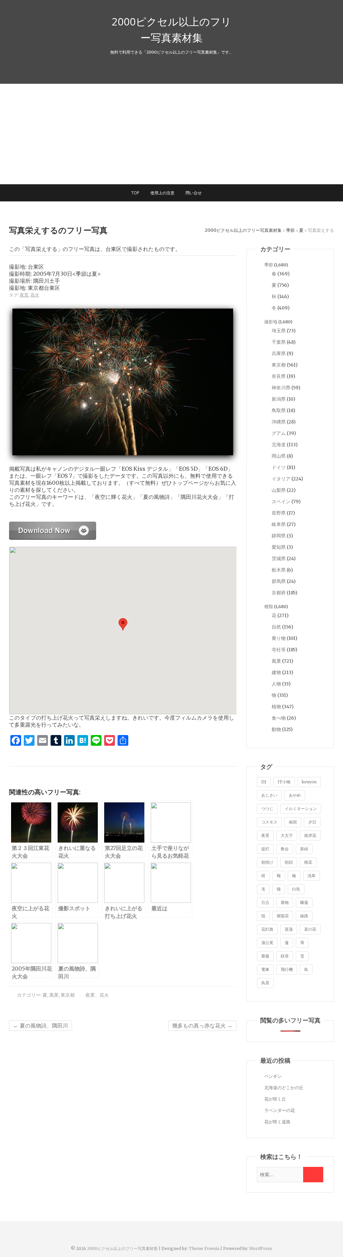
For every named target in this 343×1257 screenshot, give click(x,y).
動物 (276, 729)
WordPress (260, 1248)
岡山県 (279, 456)
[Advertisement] (171, 134)
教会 (285, 848)
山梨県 (279, 490)
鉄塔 (285, 955)
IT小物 (284, 781)
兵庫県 (279, 353)
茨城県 (279, 558)
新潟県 (279, 399)
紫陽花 (283, 915)
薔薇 (265, 955)
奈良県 (279, 376)
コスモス (269, 821)
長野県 (279, 513)
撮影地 (270, 322)
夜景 (24, 295)
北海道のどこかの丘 (283, 1087)
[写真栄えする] (52, 525)
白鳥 (296, 888)
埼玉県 (279, 331)
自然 (276, 627)
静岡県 (279, 536)
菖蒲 (289, 929)
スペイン (281, 502)
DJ (263, 781)
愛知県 (279, 547)
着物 (285, 902)
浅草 (311, 875)
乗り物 (279, 638)
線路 (304, 915)
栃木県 (279, 570)
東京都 (68, 995)
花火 (34, 295)
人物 (276, 684)
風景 (54, 995)
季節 (268, 265)
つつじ (267, 808)
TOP (135, 193)
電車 (265, 969)
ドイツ (279, 467)
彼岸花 (310, 835)
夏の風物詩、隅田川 (40, 1025)
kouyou (309, 781)
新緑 (304, 848)
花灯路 (267, 929)
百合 (265, 902)
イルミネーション (301, 808)
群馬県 (279, 581)
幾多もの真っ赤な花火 (202, 1025)
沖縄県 (279, 422)
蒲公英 (267, 942)
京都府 (279, 593)
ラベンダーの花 (279, 1110)
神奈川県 (281, 388)
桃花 (308, 862)
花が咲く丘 (275, 1099)
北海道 (279, 445)
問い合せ (194, 193)
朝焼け (267, 862)
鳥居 (265, 982)
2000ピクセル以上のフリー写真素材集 (171, 29)
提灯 (265, 848)
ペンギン (273, 1076)
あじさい (269, 795)
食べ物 (279, 718)
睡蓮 (304, 902)
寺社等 (279, 650)
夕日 (312, 821)
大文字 (287, 835)
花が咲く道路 (277, 1122)
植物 (276, 707)
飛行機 (287, 969)
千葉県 (279, 342)
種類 (268, 606)
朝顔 (289, 862)
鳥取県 (279, 410)
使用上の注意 (162, 193)
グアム (279, 433)
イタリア (281, 479)
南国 (293, 821)
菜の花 (310, 929)
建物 (276, 672)
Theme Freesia (204, 1248)
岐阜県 (279, 524)
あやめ (295, 795)
